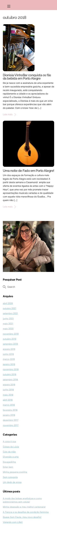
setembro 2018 (10, 379)
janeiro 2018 (9, 415)
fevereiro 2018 (10, 410)
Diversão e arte (11, 456)
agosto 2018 (9, 384)
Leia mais (8, 114)
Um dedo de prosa (12, 482)
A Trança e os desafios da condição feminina (26, 512)
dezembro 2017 (10, 420)
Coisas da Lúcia (11, 446)
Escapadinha (9, 462)
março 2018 (9, 405)
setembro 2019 (10, 344)
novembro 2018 (11, 369)
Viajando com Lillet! (13, 522)
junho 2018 (8, 389)
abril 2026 (8, 303)
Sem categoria (10, 477)
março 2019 (9, 359)
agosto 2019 (9, 349)
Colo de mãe (9, 451)
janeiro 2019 (9, 364)
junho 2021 (8, 318)
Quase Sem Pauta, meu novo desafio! (22, 517)
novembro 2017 (11, 425)
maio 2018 (8, 395)
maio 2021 (8, 323)
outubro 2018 (9, 374)
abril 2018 (8, 400)
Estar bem (8, 467)
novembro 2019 (11, 334)
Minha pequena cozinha (15, 472)
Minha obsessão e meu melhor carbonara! (24, 507)
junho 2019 (8, 354)
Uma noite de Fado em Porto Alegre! (28, 171)
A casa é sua (9, 441)
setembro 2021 (10, 313)
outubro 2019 (9, 339)
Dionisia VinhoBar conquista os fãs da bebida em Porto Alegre (27, 76)
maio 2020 (8, 328)
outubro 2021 (9, 308)
